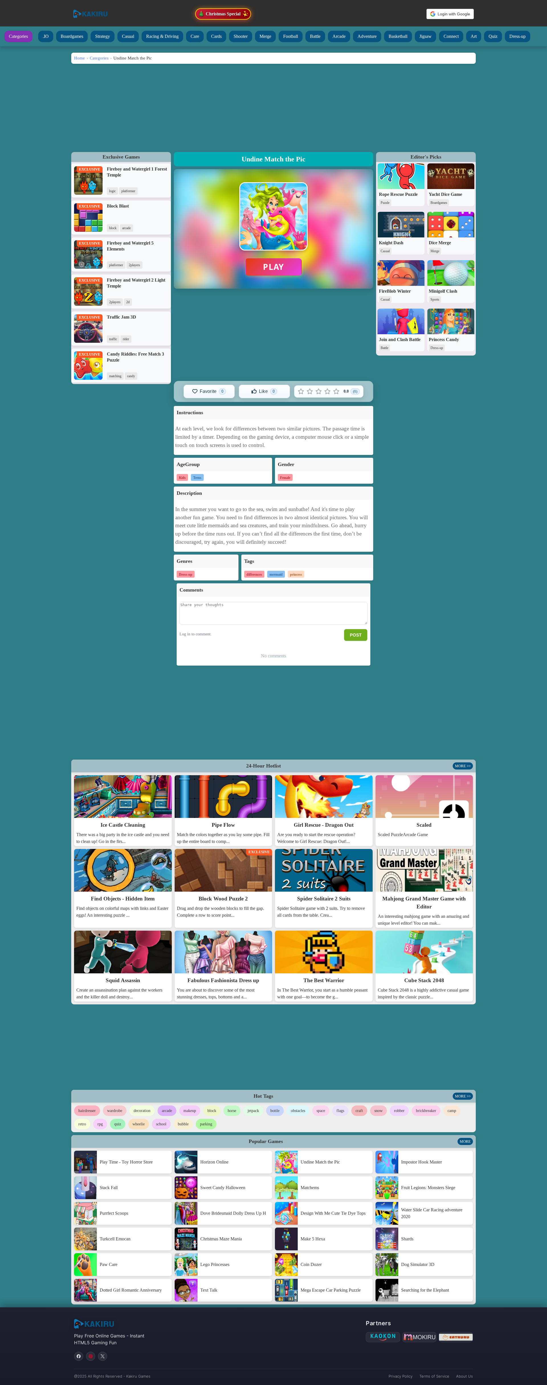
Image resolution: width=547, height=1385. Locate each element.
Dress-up (517, 36)
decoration (142, 1111)
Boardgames (72, 36)
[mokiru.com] (419, 1337)
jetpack (253, 1111)
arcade (167, 1111)
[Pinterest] (90, 1356)
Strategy (102, 36)
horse (232, 1111)
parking (206, 1124)
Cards (216, 36)
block (211, 1111)
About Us (464, 1376)
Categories (18, 36)
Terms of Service (434, 1376)
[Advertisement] (273, 106)
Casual (128, 36)
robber (399, 1111)
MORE (465, 1141)
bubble (183, 1124)
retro (82, 1124)
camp (452, 1111)
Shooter (241, 36)
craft (359, 1111)
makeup (189, 1111)
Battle (315, 36)
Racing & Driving (162, 36)
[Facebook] (78, 1356)
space (321, 1111)
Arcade (339, 36)
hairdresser (87, 1111)
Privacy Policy (401, 1376)
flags (340, 1111)
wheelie (138, 1124)
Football (290, 36)
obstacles (298, 1111)
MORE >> (463, 766)
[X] (102, 1356)
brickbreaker (426, 1111)
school (161, 1124)
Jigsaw (425, 36)
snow (378, 1111)
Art (474, 36)
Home (79, 58)
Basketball (398, 36)
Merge (265, 36)
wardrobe (114, 1111)
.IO (46, 36)
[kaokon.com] (383, 1337)
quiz (117, 1124)
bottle (274, 1111)
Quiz (493, 36)
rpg (100, 1124)
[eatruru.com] (456, 1337)
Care (195, 36)
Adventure (367, 36)
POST (356, 635)
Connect (451, 36)
